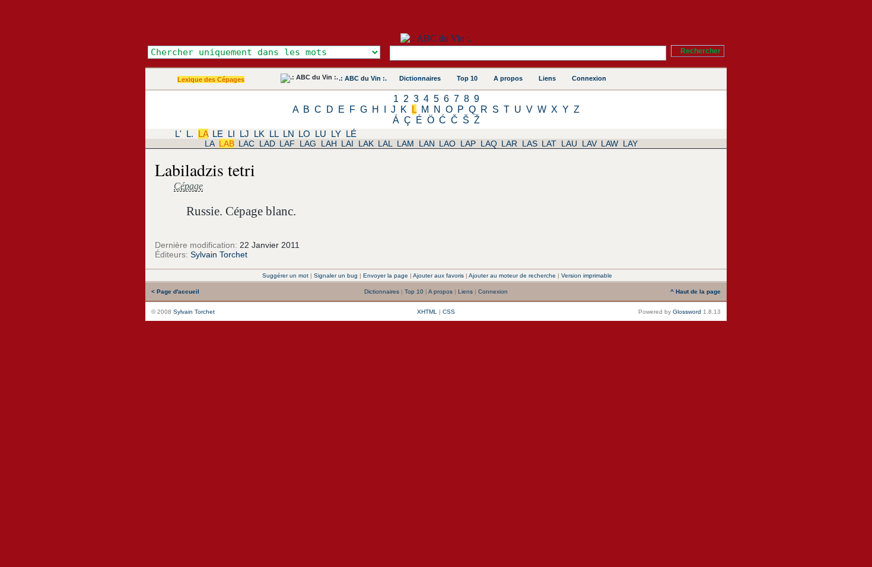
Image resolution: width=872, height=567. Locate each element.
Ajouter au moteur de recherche (512, 275)
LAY (630, 143)
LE (217, 134)
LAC (246, 143)
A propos (508, 78)
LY (336, 134)
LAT (549, 143)
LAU (569, 143)
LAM (405, 143)
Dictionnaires (420, 78)
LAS (529, 143)
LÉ (351, 134)
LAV (589, 143)
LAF (287, 143)
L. (189, 134)
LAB (226, 143)
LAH (329, 143)
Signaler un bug (336, 275)
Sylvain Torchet (218, 254)
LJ (244, 134)
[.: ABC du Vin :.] (436, 38)
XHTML (427, 311)
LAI (347, 143)
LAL (385, 143)
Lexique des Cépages (210, 79)
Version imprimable (586, 275)
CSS (449, 311)
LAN (427, 143)
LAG (308, 143)
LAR (509, 143)
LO (304, 134)
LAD (267, 143)
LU (320, 134)
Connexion (589, 78)
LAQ (488, 143)
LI (231, 134)
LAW (609, 143)
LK (259, 134)
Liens (547, 78)
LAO (447, 143)
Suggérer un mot (285, 275)
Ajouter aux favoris (438, 275)
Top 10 (467, 78)
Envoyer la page (385, 275)
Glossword (687, 311)
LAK (366, 143)
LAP (468, 143)
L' (178, 134)
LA (203, 134)
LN (288, 134)
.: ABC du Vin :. (363, 78)
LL (273, 134)
